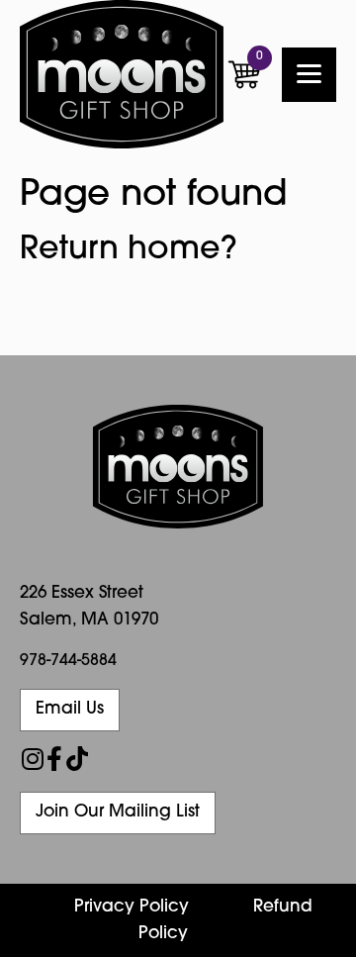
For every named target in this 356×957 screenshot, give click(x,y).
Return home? (128, 250)
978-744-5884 (68, 661)
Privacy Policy (131, 907)
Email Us (70, 709)
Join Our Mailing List (118, 812)
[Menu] (309, 75)
